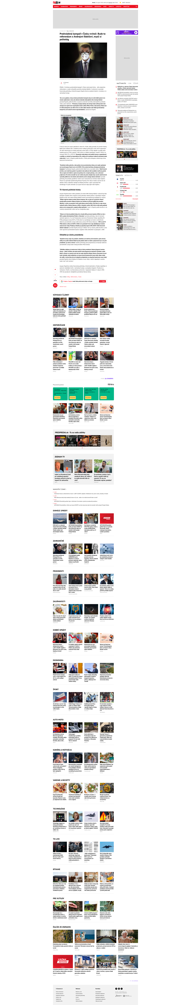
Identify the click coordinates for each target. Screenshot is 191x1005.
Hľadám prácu (71, 772)
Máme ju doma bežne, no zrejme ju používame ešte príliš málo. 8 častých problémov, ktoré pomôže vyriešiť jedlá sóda (107, 887)
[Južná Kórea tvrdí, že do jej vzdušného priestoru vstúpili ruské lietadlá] (107, 549)
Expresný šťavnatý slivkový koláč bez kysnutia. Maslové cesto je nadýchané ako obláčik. (60, 797)
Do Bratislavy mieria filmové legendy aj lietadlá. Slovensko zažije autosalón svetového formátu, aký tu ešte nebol (60, 737)
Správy (56, 482)
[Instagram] (119, 989)
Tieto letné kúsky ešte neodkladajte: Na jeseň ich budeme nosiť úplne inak (128, 168)
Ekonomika (98, 6)
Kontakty (98, 988)
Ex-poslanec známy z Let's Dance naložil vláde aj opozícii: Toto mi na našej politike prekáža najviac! (107, 588)
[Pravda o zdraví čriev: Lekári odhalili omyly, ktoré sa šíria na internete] (107, 609)
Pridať (103, 281)
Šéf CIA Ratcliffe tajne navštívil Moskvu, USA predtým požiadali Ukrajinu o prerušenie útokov (106, 857)
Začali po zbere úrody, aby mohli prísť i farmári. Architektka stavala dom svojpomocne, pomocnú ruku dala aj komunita (91, 887)
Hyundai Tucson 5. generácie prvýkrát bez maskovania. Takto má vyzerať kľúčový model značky (106, 737)
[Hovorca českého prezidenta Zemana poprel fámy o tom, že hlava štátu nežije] (107, 303)
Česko (79, 277)
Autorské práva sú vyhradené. (121, 993)
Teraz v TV (119, 175)
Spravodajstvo (98, 991)
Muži (69, 710)
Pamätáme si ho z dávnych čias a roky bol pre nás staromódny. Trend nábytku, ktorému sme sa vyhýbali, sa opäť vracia (75, 887)
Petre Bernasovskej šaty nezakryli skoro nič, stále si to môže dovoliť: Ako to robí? (82, 477)
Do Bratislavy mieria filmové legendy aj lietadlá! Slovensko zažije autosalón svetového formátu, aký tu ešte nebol (75, 418)
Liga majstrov (102, 712)
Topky (68, 30)
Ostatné (54, 710)
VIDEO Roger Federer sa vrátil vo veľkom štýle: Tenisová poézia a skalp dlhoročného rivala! (75, 706)
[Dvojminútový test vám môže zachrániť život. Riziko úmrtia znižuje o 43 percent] (76, 609)
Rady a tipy (86, 799)
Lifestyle (118, 6)
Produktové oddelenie (100, 993)
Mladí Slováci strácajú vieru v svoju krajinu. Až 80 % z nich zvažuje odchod (59, 677)
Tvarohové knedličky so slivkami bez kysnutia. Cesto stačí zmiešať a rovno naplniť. (75, 797)
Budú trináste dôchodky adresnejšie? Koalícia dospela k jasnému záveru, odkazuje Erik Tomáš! (90, 678)
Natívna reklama (79, 1001)
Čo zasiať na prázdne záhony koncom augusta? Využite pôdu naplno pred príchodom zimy (75, 915)
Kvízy (104, 6)
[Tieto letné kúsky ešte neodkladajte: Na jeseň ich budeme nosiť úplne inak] (120, 168)
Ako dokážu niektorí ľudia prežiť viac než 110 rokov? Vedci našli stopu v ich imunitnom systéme (75, 825)
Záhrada (54, 919)
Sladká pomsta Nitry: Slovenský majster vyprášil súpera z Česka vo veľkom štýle (90, 706)
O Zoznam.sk (59, 988)
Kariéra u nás (58, 997)
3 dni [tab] (129, 83)
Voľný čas (126, 6)
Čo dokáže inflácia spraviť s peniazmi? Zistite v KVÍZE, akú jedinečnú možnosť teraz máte (75, 647)
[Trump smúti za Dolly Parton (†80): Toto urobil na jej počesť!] (91, 579)
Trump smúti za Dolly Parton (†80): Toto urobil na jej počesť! (91, 587)
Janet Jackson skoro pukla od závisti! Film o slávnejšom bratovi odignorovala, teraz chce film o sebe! (75, 589)
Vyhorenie (55, 772)
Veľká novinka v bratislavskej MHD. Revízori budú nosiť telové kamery (58, 856)
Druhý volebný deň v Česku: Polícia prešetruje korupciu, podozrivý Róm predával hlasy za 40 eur (91, 312)
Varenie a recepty (61, 780)
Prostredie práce (87, 771)
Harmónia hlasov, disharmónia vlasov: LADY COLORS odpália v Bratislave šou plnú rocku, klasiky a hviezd (81, 493)
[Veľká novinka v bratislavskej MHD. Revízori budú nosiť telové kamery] (60, 847)
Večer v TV (128, 175)
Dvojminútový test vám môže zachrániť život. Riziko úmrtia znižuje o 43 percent (75, 618)
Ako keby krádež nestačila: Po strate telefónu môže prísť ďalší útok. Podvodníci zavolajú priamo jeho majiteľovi (106, 826)
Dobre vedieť (55, 421)
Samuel (110, 2)
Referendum (74, 277)
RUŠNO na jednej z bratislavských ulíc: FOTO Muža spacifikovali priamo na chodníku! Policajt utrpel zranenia (130, 227)
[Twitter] (122, 989)
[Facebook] (116, 989)
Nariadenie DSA (59, 1001)
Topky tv (111, 6)
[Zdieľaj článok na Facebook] (55, 275)
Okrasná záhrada (87, 919)
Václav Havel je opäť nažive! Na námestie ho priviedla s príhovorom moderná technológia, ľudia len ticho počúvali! (59, 313)
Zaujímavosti (88, 6)
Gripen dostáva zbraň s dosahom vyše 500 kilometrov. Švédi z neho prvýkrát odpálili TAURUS (91, 825)
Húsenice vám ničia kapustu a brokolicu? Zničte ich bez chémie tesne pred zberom (106, 915)
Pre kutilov (58, 898)
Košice (101, 533)
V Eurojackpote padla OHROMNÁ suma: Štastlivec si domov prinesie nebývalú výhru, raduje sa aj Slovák (75, 559)
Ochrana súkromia (59, 993)
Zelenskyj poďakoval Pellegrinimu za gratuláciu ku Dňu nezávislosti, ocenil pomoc (58, 559)
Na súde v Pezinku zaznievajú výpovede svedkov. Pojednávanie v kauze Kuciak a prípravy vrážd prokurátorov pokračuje (75, 857)
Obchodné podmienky (80, 995)
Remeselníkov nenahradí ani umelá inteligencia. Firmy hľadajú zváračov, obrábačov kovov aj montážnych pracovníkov (75, 768)
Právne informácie (59, 991)
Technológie (59, 808)
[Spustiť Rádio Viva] (126, 31)
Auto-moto (58, 719)
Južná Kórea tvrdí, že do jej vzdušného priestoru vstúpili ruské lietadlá (106, 557)
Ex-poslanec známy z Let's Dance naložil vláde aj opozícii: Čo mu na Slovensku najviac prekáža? (103, 477)
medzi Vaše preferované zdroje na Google (77, 281)
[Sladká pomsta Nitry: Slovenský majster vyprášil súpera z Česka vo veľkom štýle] (91, 697)
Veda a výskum (71, 829)
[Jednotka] (117, 187)
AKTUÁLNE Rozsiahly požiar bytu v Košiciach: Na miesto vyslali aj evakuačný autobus (75, 501)
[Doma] (117, 191)
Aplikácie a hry (56, 831)
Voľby (68, 277)
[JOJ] (117, 183)
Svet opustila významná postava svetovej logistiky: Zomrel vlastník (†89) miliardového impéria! (91, 559)
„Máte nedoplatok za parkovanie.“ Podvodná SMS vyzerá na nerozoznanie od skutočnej (90, 857)
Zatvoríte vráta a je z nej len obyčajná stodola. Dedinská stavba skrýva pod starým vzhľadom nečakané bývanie (59, 887)
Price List (77, 999)
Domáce (56, 6)
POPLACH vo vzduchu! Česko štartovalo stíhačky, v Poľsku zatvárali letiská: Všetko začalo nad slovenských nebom (60, 528)
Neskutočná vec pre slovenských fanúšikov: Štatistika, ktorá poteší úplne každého (59, 417)
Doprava (85, 742)
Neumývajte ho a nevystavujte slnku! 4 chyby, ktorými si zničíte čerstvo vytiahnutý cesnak (60, 915)
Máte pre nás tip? (99, 1001)
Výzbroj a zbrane (87, 829)
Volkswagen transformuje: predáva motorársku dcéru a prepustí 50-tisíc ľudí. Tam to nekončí (75, 737)
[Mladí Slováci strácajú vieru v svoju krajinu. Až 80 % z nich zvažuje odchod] (60, 668)
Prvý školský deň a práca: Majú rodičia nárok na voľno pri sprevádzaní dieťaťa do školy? (91, 767)
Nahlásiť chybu (63, 286)
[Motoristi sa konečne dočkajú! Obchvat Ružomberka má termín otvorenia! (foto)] (107, 668)
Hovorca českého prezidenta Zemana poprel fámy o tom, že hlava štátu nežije (105, 312)
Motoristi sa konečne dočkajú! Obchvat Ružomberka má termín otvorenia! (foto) (106, 677)
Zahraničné (64, 6)
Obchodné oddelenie (100, 995)
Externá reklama (79, 993)
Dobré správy (59, 630)
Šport (80, 6)
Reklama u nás (79, 991)
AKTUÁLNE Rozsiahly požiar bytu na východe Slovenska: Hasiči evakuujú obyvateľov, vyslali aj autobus (106, 528)
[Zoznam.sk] (119, 996)
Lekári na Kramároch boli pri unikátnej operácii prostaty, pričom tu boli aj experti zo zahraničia (63, 477)
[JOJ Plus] (117, 194)
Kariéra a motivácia (62, 750)
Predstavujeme (102, 742)
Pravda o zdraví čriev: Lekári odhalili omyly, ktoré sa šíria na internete (107, 617)
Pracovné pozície (58, 385)
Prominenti (73, 6)
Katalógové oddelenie (100, 997)
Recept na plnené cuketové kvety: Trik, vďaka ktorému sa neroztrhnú (105, 797)
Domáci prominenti (56, 592)
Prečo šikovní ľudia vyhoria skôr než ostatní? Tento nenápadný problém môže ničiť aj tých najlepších (59, 768)
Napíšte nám (58, 999)
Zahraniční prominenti (73, 594)
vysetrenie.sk (102, 620)
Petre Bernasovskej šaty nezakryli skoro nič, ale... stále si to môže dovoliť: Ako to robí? (76, 497)
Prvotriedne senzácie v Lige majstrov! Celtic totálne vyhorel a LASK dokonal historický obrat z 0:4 (107, 707)
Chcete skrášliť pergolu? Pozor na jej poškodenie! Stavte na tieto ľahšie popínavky (91, 915)
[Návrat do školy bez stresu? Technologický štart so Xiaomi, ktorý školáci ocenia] (107, 638)
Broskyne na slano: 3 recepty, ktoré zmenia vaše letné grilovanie (90, 796)
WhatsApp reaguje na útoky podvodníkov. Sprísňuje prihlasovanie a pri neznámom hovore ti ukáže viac (59, 826)
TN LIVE (56, 839)
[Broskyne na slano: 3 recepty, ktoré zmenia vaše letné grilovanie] (91, 788)
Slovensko (86, 710)
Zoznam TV (60, 456)
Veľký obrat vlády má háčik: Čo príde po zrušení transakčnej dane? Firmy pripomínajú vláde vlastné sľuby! (75, 678)
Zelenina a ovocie (72, 919)
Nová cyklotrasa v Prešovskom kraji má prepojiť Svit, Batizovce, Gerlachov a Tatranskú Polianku (90, 737)
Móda (124, 166)
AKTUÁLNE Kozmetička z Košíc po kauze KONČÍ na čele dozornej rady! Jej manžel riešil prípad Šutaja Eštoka (81, 505)
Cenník (77, 997)
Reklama (78, 988)
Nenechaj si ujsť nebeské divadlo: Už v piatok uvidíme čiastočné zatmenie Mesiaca (91, 618)
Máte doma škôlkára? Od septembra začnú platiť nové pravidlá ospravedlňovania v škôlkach (106, 768)
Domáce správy (60, 510)
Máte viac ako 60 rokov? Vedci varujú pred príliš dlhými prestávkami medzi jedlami (59, 618)
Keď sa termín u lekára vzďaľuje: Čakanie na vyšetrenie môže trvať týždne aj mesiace (90, 417)
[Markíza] (117, 179)
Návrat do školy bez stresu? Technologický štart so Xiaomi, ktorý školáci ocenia (106, 417)
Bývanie (56, 869)
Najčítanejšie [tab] (121, 83)
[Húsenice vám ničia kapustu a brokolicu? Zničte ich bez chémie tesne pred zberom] (107, 906)
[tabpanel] (127, 100)
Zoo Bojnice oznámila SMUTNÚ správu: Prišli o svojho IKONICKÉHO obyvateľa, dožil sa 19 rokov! (91, 528)
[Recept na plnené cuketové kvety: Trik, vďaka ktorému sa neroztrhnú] (107, 788)
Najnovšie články (59, 489)
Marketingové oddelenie (100, 999)
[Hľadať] (136, 6)
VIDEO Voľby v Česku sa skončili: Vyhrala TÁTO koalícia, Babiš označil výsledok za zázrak (75, 312)
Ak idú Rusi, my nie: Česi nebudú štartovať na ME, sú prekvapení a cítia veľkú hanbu (59, 706)
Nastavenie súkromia (60, 995)
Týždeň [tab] (135, 83)
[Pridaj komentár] (55, 270)
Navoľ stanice (118, 199)
